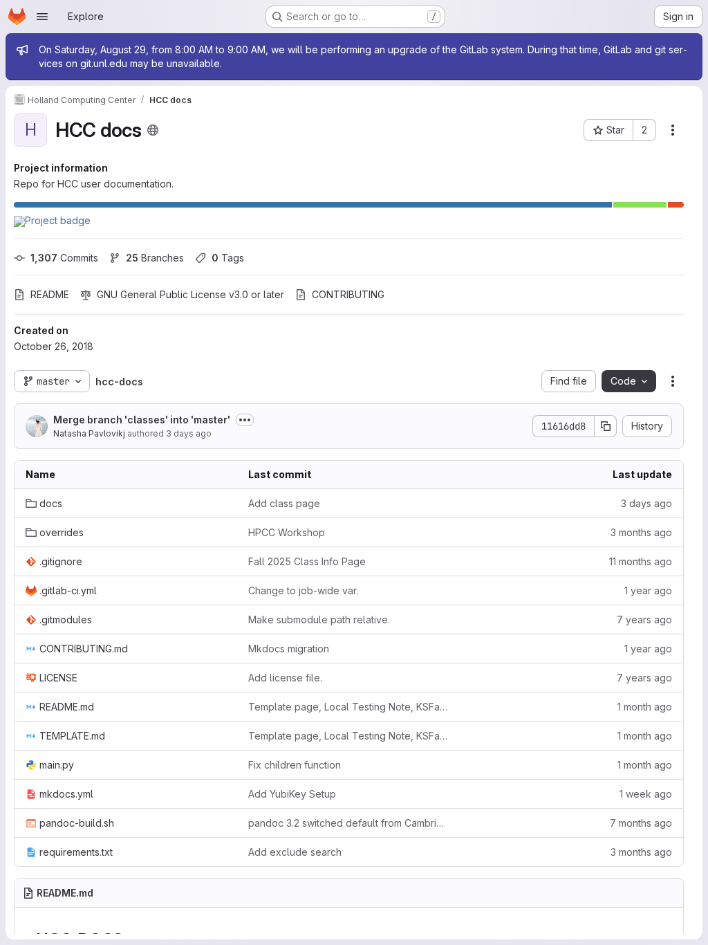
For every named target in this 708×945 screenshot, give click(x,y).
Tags (228, 258)
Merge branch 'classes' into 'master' (141, 419)
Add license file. (285, 677)
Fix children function (294, 765)
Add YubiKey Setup (292, 794)
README (49, 294)
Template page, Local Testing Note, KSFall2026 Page (348, 707)
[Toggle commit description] (245, 420)
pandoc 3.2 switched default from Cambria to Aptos (348, 823)
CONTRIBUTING (348, 294)
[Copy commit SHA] (606, 426)
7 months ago (641, 823)
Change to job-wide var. (303, 590)
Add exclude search (295, 852)
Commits (64, 258)
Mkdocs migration (288, 648)
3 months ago (641, 532)
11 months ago (640, 561)
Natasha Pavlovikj (89, 433)
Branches (155, 258)
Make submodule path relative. (319, 619)
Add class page (284, 503)
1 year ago (648, 590)
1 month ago (644, 707)
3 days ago (189, 433)
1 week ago (646, 794)
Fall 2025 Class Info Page (307, 561)
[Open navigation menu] (42, 17)
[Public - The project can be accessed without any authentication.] (152, 130)
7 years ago (644, 619)
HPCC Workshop (286, 532)
